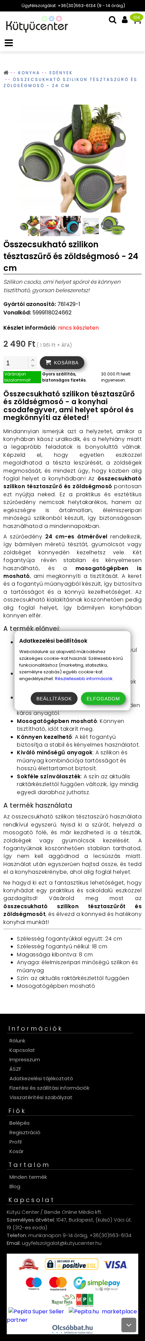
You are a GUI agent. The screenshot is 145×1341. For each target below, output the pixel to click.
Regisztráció (24, 1132)
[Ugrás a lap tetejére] (128, 1325)
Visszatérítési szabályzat (40, 1097)
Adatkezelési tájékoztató (41, 1078)
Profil (15, 1141)
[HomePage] (35, 31)
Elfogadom (103, 698)
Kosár (16, 1151)
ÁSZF (15, 1068)
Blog (14, 1186)
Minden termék (28, 1176)
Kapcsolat (22, 1050)
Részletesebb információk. (84, 678)
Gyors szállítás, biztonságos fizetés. (64, 377)
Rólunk (17, 1040)
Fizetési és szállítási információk (49, 1087)
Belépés (19, 1122)
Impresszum (24, 1059)
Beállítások (54, 698)
